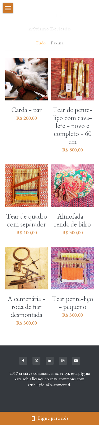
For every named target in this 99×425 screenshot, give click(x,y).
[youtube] (76, 361)
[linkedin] (50, 361)
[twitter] (36, 361)
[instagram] (63, 361)
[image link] (49, 15)
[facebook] (23, 361)
